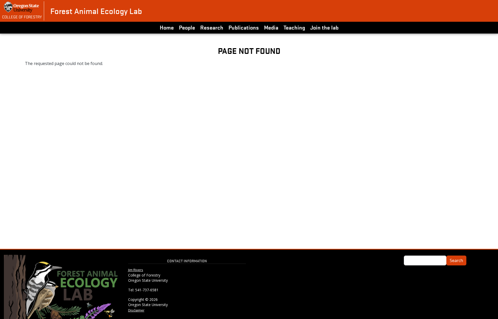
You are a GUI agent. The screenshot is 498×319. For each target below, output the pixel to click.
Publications (244, 27)
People (187, 27)
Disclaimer (136, 310)
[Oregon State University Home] (22, 7)
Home (167, 27)
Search (456, 260)
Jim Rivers (135, 269)
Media (271, 27)
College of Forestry (22, 16)
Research (211, 27)
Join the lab (324, 27)
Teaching (294, 27)
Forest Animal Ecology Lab (96, 11)
